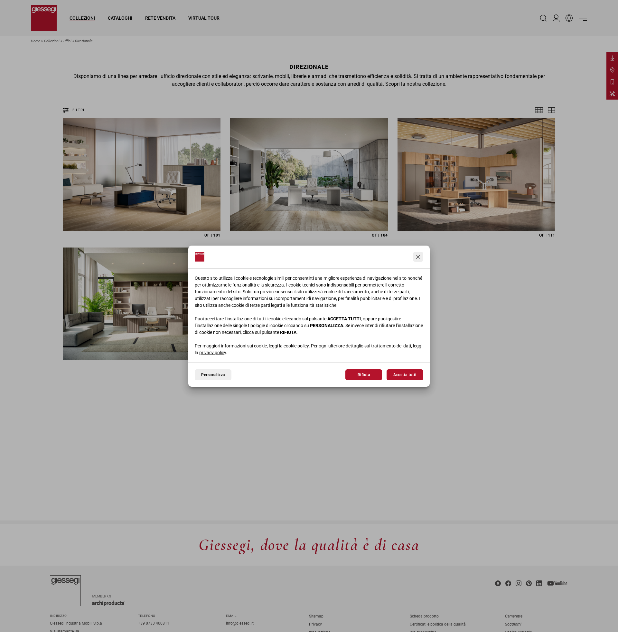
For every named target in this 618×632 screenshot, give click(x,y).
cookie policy (296, 345)
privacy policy (212, 352)
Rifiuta (364, 375)
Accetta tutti (404, 375)
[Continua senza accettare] (418, 257)
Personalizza (213, 375)
